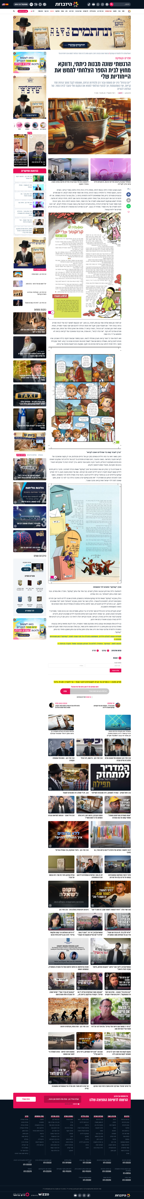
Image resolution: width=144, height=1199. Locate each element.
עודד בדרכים (99, 1119)
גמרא (71, 1125)
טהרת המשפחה (39, 1125)
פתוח (101, 1131)
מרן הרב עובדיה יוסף (53, 1122)
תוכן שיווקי (113, 1150)
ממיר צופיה (128, 1177)
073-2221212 (107, 1162)
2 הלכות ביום (125, 1131)
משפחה (114, 1133)
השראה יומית (99, 1145)
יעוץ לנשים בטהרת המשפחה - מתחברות (122, 1170)
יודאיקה (71, 1150)
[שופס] (40, 4)
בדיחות (87, 1125)
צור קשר (46, 11)
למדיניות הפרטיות (81, 697)
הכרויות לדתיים (69, 1145)
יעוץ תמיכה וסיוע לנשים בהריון (83, 1169)
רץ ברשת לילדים (84, 1122)
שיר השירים (25, 1145)
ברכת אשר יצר (24, 1150)
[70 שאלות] (36, 4)
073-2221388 (87, 1162)
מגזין (119, 11)
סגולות (71, 1133)
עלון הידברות (125, 1125)
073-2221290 (47, 1171)
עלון (66, 11)
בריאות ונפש (69, 1139)
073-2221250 (107, 1180)
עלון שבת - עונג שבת (85, 1160)
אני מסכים (84, 697)
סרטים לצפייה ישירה (83, 1128)
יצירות (87, 1145)
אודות (127, 1153)
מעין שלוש (25, 1133)
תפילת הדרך (24, 1142)
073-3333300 (106, 1171)
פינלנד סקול (69, 1131)
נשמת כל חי (25, 1148)
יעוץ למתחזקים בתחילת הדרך (43, 1160)
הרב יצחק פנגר (55, 1128)
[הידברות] (66, 4)
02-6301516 (127, 1173)
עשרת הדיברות (69, 1128)
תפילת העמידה (24, 1128)
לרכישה (26, 569)
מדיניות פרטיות (125, 1119)
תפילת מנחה (24, 1122)
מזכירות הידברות (126, 1160)
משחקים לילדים (84, 1133)
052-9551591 (86, 1171)
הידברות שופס (125, 1145)
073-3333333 (126, 1180)
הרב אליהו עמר (55, 1150)
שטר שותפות (108, 11)
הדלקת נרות (40, 1128)
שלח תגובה (115, 670)
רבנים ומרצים (55, 1116)
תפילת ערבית (24, 1125)
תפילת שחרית (24, 1119)
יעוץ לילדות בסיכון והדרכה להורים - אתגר (23, 1161)
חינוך (71, 1136)
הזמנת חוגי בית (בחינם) (45, 1169)
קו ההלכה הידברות (106, 1169)
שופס (62, 11)
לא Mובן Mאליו (99, 1122)
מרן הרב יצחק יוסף (54, 1125)
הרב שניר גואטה (54, 1133)
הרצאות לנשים (40, 1142)
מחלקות (57, 11)
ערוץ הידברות (125, 1122)
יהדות (114, 1119)
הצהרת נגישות (125, 1150)
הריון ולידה (41, 1139)
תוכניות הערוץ (98, 1116)
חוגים (87, 1148)
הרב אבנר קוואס (55, 1148)
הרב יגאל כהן (55, 1131)
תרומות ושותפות (125, 1142)
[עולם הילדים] (45, 4)
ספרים (94, 651)
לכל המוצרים (29, 610)
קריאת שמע (25, 1136)
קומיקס (104, 651)
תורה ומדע (113, 1136)
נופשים (127, 1139)
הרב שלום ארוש (55, 1145)
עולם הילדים (93, 11)
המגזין (114, 1122)
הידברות (126, 1116)
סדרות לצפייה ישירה (83, 1131)
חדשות (114, 11)
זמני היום (71, 11)
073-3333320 (27, 1164)
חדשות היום (113, 1125)
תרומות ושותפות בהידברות (104, 1160)
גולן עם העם (99, 1133)
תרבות (114, 1139)
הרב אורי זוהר (55, 1142)
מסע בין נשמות (99, 1136)
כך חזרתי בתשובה (98, 1142)
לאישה (42, 1119)
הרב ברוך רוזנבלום (54, 1139)
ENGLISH (40, 11)
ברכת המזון (25, 1131)
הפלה (42, 1136)
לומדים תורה (69, 1119)
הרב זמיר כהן (100, 11)
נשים (114, 1128)
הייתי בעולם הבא (98, 1148)
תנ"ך (71, 1122)
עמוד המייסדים (125, 1148)
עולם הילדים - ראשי (83, 1119)
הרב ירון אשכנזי (55, 1136)
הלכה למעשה (99, 1128)
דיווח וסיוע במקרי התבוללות (64, 1169)
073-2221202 (87, 1180)
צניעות (42, 1133)
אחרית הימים (69, 1142)
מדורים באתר (112, 1116)
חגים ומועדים (112, 1148)
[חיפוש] (111, 4)
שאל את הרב (78, 11)
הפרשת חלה (40, 1145)
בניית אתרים (34, 1195)
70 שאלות (85, 11)
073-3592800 (66, 1162)
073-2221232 (47, 1162)
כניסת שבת (126, 1136)
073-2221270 (28, 1171)
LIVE (33, 11)
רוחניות (114, 1131)
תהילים (26, 1139)
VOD (123, 11)
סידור (26, 1116)
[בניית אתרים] (44, 1195)
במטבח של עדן (99, 1125)
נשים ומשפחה (39, 1116)
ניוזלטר (127, 1128)
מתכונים (41, 1122)
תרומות (52, 11)
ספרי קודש (70, 1148)
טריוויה (87, 1139)
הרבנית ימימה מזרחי (38, 1131)
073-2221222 (127, 1162)
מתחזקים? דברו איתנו (21, 4)
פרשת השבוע (112, 1145)
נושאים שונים (68, 1116)
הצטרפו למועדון (22, 11)
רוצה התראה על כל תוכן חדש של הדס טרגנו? (85, 686)
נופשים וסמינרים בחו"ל (85, 1177)
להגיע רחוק (100, 1139)
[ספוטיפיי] (31, 4)
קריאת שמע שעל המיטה (21, 1153)
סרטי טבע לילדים (84, 1142)
